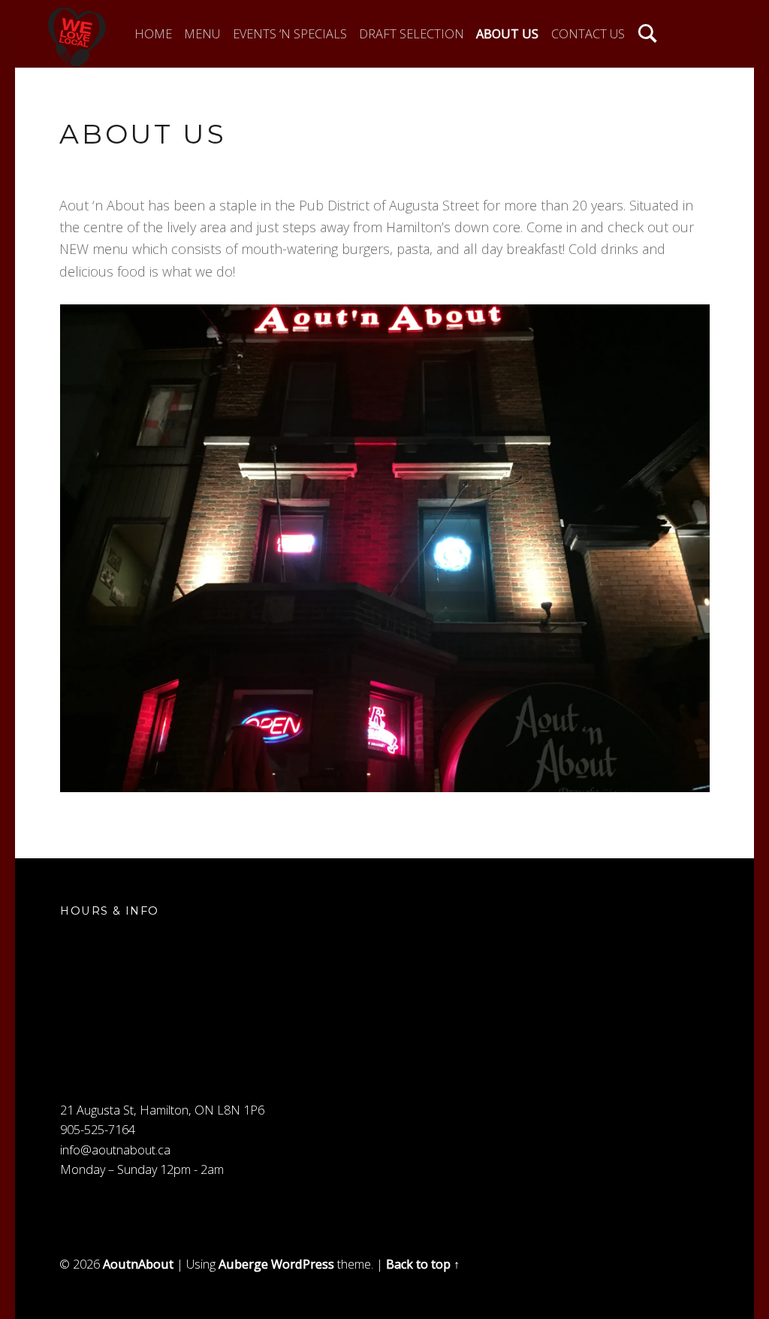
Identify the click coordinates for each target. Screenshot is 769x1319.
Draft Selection (411, 34)
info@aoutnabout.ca (115, 1150)
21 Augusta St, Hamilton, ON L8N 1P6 (162, 1110)
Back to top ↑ (423, 1264)
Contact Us (588, 34)
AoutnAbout (138, 1264)
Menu (202, 34)
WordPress (302, 1264)
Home (153, 34)
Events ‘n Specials (290, 34)
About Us (507, 34)
